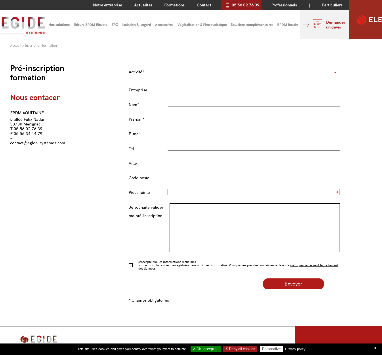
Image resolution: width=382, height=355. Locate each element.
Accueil (15, 45)
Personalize (271, 349)
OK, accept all (207, 349)
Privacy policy (295, 349)
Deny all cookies (241, 349)
